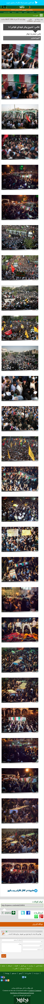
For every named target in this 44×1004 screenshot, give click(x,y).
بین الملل (23, 966)
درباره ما (38, 12)
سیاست (31, 966)
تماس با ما (31, 12)
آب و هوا (14, 12)
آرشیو (25, 12)
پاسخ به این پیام (3, 934)
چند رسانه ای (39, 19)
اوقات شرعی (7, 12)
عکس (30, 19)
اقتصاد (16, 966)
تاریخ (28, 968)
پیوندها (20, 12)
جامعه (3, 966)
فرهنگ (10, 966)
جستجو (14, 973)
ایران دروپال (16, 995)
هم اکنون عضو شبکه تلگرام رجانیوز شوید (20, 3)
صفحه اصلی (39, 966)
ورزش (22, 968)
